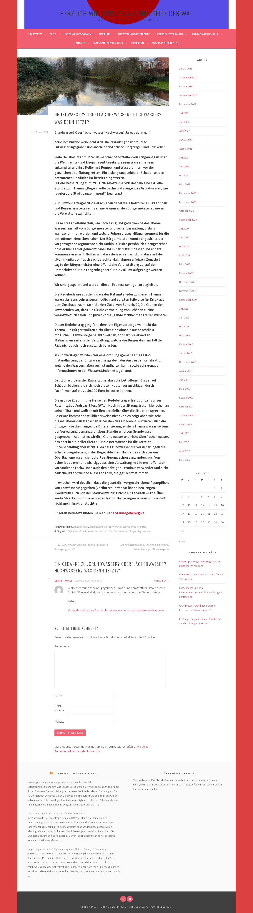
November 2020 (187, 202)
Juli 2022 (184, 113)
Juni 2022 (184, 122)
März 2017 (184, 460)
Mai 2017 (184, 442)
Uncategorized (138, 527)
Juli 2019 (184, 308)
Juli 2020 (184, 228)
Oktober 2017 (186, 406)
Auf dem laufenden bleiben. (76, 773)
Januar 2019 (185, 353)
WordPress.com (161, 906)
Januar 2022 (185, 139)
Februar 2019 (186, 344)
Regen (133, 531)
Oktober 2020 (186, 210)
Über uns (104, 34)
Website (59, 721)
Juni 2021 (184, 166)
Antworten (160, 580)
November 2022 (187, 104)
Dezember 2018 (187, 362)
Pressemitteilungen (170, 34)
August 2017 (185, 424)
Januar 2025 (185, 68)
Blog (53, 34)
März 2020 (184, 264)
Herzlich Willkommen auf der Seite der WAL (126, 13)
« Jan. (182, 541)
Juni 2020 (184, 237)
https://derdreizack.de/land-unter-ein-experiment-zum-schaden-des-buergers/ (115, 610)
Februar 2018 (186, 397)
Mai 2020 (184, 246)
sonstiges (125, 527)
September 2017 (188, 415)
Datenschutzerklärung (108, 43)
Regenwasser (145, 531)
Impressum (137, 43)
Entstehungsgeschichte (134, 34)
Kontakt (79, 43)
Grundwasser (86, 531)
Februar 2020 (186, 273)
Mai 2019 (184, 326)
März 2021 (184, 184)
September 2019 (188, 299)
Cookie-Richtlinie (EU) (165, 43)
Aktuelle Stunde (80, 527)
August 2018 (185, 371)
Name (58, 695)
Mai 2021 (184, 175)
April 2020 (184, 255)
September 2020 (188, 219)
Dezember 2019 (187, 282)
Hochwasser (101, 531)
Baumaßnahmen (98, 527)
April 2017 (184, 451)
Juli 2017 (184, 433)
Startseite (35, 34)
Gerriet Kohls (63, 580)
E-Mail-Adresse (59, 708)
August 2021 (185, 148)
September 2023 (188, 95)
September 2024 (188, 77)
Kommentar (60, 648)
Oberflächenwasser (119, 531)
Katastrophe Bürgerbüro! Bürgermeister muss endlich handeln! (60, 782)
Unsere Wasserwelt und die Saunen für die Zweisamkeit (56, 813)
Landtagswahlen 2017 (204, 34)
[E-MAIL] (130, 899)
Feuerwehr (113, 527)
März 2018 (184, 388)
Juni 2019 (184, 317)
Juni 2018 (184, 380)
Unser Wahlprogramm (77, 34)
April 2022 (184, 131)
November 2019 (187, 291)
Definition (73, 531)
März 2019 (184, 335)
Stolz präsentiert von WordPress (103, 906)
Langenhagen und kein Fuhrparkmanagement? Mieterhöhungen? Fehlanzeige (145, 547)
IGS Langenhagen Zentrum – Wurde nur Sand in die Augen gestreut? (81, 547)
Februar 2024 (186, 86)
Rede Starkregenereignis (125, 513)
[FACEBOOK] (123, 899)
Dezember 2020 (187, 193)
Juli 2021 (184, 157)
